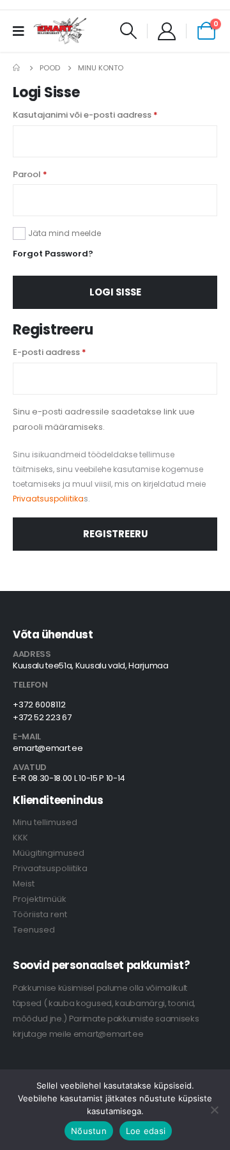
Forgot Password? (53, 254)
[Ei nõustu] (214, 1109)
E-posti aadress (49, 352)
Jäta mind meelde (64, 233)
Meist (23, 884)
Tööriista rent (40, 914)
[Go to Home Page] (17, 67)
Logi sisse (115, 292)
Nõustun (89, 1131)
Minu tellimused (45, 822)
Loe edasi (145, 1131)
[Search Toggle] (129, 30)
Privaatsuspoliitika (48, 498)
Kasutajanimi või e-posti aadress (85, 115)
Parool (30, 174)
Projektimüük (39, 899)
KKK (20, 837)
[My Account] (167, 31)
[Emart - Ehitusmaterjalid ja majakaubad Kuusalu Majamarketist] (61, 31)
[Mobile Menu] (23, 31)
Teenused (34, 930)
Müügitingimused (48, 853)
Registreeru (115, 533)
